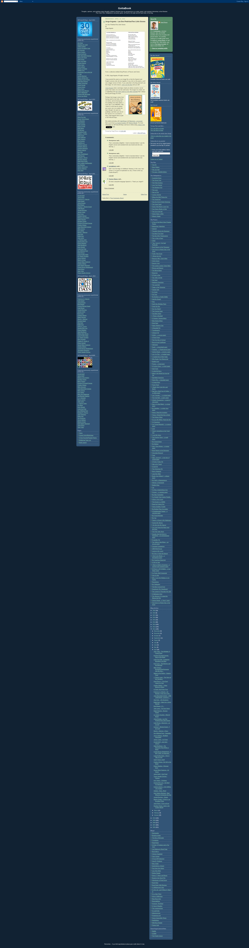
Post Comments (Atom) (117, 198)
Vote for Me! (155, 575)
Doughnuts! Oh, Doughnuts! (160, 589)
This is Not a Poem (157, 238)
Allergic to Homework (158, 482)
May (155, 647)
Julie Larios (81, 238)
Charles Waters (82, 263)
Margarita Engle (82, 132)
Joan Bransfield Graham (84, 227)
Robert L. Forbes (82, 134)
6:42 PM (111, 185)
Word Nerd (155, 323)
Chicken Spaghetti (157, 854)
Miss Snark (155, 863)
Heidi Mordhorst (82, 245)
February (156, 813)
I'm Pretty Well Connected (159, 573)
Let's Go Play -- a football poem (161, 354)
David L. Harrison (82, 232)
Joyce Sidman (82, 258)
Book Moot (155, 882)
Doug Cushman (82, 54)
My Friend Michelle (157, 515)
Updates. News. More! (160, 791)
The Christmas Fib (157, 469)
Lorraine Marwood (83, 148)
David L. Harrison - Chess (161, 731)
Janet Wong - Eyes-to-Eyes (161, 803)
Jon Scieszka (81, 418)
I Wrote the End (156, 256)
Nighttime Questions (158, 282)
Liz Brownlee (81, 121)
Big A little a (155, 851)
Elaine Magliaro (82, 243)
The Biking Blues (157, 270)
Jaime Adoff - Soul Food (160, 774)
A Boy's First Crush (157, 499)
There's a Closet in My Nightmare (161, 520)
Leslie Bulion (81, 122)
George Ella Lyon (82, 241)
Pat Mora (80, 405)
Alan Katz (80, 234)
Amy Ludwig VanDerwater (85, 163)
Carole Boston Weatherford (85, 267)
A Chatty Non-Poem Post (161, 689)
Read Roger (155, 842)
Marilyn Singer (82, 260)
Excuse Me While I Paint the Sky (161, 419)
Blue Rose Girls (156, 899)
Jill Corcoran (81, 50)
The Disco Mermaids (158, 838)
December (157, 631)
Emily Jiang (81, 65)
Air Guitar (154, 292)
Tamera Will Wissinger (84, 94)
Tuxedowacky (156, 330)
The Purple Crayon (157, 936)
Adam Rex (81, 416)
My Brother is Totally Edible (160, 297)
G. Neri (80, 74)
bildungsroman (156, 913)
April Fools (155, 368)
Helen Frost (81, 135)
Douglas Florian (82, 221)
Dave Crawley (81, 52)
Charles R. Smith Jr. (83, 341)
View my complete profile (159, 48)
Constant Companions (158, 546)
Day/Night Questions (158, 377)
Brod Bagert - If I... (159, 706)
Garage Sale (155, 289)
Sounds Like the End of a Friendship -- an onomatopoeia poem (160, 535)
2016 (154, 617)
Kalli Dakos (81, 128)
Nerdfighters (155, 920)
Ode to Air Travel (157, 464)
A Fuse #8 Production (158, 858)
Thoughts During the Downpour (160, 231)
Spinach (154, 228)
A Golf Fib (155, 466)
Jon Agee (80, 43)
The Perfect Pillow (157, 417)
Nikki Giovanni (82, 387)
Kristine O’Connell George (85, 383)
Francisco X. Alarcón (83, 199)
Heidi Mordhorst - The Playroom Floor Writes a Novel (161, 747)
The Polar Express (157, 183)
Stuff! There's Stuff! (159, 759)
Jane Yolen (81, 271)
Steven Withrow (82, 168)
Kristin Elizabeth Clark (84, 48)
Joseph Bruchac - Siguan (161, 797)
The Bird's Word (156, 313)
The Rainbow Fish (157, 187)
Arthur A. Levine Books (158, 40)
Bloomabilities (156, 901)
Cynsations (155, 840)
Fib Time (154, 294)
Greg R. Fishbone (157, 861)
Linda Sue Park (82, 249)
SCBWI (154, 933)
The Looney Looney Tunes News (161, 265)
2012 (154, 626)
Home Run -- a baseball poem (160, 380)
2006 (154, 827)
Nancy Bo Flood (82, 57)
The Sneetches (156, 199)
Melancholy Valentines (158, 226)
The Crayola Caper (157, 311)
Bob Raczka (81, 156)
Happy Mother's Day (158, 325)
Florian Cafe (155, 925)
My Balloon (155, 444)
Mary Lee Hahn (82, 61)
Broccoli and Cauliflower (159, 342)
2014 (154, 622)
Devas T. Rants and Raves (159, 875)
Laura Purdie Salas (83, 254)
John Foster (81, 59)
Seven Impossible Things (159, 918)
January (156, 815)
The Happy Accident (160, 44)
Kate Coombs (81, 124)
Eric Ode (80, 152)
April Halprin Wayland (84, 265)
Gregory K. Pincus (83, 412)
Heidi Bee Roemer (83, 81)
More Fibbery (156, 167)
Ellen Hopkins (81, 139)
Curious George (156, 194)
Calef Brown (81, 208)
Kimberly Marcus (82, 146)
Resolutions (155, 582)
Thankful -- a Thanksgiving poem (161, 349)
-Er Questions (156, 422)
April (155, 649)
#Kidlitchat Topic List (85, 440)
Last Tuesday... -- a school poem (161, 395)
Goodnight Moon (156, 178)
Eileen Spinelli (82, 343)
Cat (153, 487)
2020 (154, 610)
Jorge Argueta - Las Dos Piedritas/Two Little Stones (125, 21)
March (156, 810)
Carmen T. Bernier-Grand (85, 207)
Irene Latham (81, 67)
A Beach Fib (155, 333)
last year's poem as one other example (126, 91)
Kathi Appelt (81, 201)
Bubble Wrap (155, 485)
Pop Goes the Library (158, 868)
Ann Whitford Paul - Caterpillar (162, 733)
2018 (154, 613)
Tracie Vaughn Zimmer (84, 273)
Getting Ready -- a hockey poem (161, 352)
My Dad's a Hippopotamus (159, 480)
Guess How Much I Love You (160, 206)
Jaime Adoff (81, 197)
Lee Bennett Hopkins (83, 396)
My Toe (154, 518)
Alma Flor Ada (82, 117)
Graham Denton (82, 216)
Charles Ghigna (82, 225)
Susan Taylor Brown (83, 119)
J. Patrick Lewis (82, 240)
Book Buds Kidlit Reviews (159, 885)
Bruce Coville (81, 126)
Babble (154, 931)
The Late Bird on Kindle (157, 128)
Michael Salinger (82, 159)
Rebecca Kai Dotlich (83, 217)
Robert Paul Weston (83, 91)
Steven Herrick (82, 63)
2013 (154, 624)
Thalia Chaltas (82, 46)
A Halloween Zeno (157, 594)
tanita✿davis (112, 166)
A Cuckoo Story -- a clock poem (161, 366)
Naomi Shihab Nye (83, 78)
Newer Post (105, 194)
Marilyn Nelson (82, 150)
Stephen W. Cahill (83, 45)
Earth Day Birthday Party (159, 304)
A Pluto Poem (156, 337)
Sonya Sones (81, 87)
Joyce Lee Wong (82, 96)
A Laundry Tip (156, 540)
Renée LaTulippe (82, 68)
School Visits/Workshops (86, 435)
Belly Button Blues (157, 321)
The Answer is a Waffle (158, 502)
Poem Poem (155, 385)
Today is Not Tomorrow (158, 287)
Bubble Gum (155, 361)
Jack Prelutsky (82, 414)
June (155, 645)
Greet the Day (156, 306)
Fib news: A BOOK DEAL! (159, 172)
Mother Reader (156, 873)
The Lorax (155, 190)
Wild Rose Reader (157, 923)
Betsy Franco (81, 381)
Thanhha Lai (81, 143)
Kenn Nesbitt (81, 247)
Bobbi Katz (81, 236)
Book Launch (83, 442)
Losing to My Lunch (157, 551)
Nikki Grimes (81, 229)
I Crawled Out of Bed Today (160, 357)
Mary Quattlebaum (83, 154)
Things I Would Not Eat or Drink (161, 415)
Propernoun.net (156, 915)
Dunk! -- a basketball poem (159, 347)
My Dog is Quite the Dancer (160, 553)
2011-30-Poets (141, 133)
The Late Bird (156, 285)
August (156, 640)
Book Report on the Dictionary (160, 450)
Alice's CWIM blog (157, 896)
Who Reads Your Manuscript (160, 359)
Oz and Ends (156, 911)
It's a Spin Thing (156, 894)
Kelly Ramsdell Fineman (84, 56)
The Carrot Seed (156, 204)
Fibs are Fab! (156, 169)
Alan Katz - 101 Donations (161, 700)
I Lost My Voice (156, 435)
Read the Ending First (158, 504)
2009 (154, 820)
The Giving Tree (156, 180)
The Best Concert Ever (158, 587)
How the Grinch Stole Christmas (161, 202)
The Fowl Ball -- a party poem (160, 398)
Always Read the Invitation (159, 412)
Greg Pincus (81, 252)
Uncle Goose (155, 261)
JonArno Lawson (82, 145)
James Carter (81, 212)
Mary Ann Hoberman (83, 394)
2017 (154, 615)
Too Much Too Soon (157, 233)
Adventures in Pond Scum (159, 880)
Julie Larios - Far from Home (162, 708)
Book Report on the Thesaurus (160, 247)
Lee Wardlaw (81, 165)
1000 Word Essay (157, 548)
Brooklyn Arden (156, 835)
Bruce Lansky (81, 400)
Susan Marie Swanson (84, 262)
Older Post (144, 194)
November (157, 633)
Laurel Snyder (81, 85)
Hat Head (154, 280)
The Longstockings (157, 908)
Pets (153, 301)
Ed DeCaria (81, 130)
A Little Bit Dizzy (157, 371)
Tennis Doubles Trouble (158, 506)
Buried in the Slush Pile (158, 878)
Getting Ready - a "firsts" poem (161, 600)
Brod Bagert (81, 205)
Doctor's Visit (156, 263)
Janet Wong (81, 269)
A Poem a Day (156, 275)
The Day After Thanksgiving (160, 236)
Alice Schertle (81, 339)
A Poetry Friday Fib (157, 462)
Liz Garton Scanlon (83, 256)
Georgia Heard (82, 321)
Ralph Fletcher (82, 219)
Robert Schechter (82, 83)
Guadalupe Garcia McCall (85, 72)
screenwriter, (157, 31)
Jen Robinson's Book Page (159, 849)
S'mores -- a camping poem (160, 492)
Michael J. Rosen (82, 157)
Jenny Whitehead (82, 92)
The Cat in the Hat (157, 211)
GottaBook (124, 8)
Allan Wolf (80, 170)
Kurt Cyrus (81, 214)
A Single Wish (156, 382)
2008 (154, 822)
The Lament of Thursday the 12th (161, 591)
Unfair (153, 240)
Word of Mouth (133, 123)
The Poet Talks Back (158, 531)
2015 (154, 620)
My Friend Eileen (157, 441)
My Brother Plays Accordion (160, 509)
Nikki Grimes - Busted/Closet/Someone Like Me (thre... (161, 669)
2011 (154, 629)
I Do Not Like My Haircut (159, 525)
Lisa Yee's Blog (156, 871)
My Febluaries (156, 584)
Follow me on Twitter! (157, 159)
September (157, 638)
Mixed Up (154, 273)
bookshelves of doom (158, 866)
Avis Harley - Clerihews (160, 780)
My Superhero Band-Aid (159, 560)
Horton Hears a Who (158, 214)
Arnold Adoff (81, 195)
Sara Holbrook (82, 137)
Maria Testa (81, 89)
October (156, 635)
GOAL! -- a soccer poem (159, 335)
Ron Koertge (81, 141)
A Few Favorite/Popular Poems (88, 438)
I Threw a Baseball (157, 316)
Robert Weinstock (83, 167)
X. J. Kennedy (82, 398)
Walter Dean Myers (83, 334)
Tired (153, 455)
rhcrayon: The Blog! (157, 903)
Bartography (155, 833)
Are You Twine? (156, 309)
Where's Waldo (156, 216)
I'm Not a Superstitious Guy (160, 490)
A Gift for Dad (156, 562)
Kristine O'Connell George (85, 223)
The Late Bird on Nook (157, 130)
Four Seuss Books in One (159, 209)
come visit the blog (127, 84)
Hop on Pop (155, 192)
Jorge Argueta (81, 203)
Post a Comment (109, 188)
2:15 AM (111, 150)
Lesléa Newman (82, 76)
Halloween (155, 344)
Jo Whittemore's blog (158, 887)
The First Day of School (159, 340)
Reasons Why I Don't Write (159, 258)
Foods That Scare (157, 253)
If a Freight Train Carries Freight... (161, 497)
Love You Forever (157, 185)
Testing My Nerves (157, 523)
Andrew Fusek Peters (84, 79)
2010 (154, 818)
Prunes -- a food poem (158, 364)
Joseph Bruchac (82, 210)
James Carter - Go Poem (161, 739)
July (155, 642)
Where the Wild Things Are (159, 197)
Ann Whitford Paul (83, 251)
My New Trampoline (157, 494)
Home (80, 433)
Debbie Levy (81, 70)
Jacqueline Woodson (83, 350)
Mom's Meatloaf (156, 471)
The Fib (154, 165)
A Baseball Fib (156, 328)
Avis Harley (81, 230)
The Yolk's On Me (157, 277)
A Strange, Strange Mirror (159, 318)
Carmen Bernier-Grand (84, 306)
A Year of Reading (157, 906)
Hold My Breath (156, 299)
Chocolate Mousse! (157, 453)
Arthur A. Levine (82, 326)
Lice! (153, 428)
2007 (154, 825)
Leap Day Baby (156, 474)
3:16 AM (111, 176)
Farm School (155, 856)
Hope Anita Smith (82, 161)
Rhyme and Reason (157, 268)
